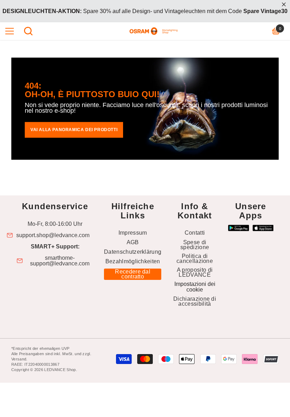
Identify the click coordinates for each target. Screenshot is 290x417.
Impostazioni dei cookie (194, 287)
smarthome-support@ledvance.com (59, 260)
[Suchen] (28, 31)
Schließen (283, 4)
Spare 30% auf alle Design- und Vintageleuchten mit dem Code (145, 11)
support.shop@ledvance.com (52, 235)
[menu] (9, 31)
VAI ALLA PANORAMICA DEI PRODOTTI (73, 129)
